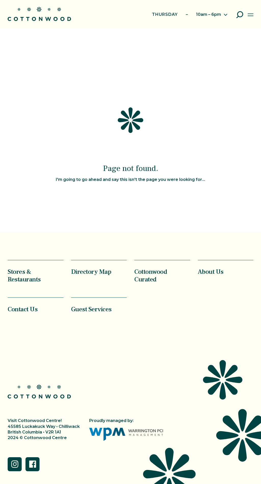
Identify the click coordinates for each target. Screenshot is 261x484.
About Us (211, 272)
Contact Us (22, 309)
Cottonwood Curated (150, 275)
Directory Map (91, 272)
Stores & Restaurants (24, 275)
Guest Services (91, 309)
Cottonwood (39, 14)
